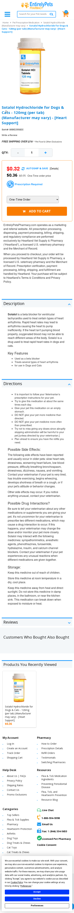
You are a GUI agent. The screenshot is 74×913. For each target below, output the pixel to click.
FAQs (23, 776)
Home (6, 22)
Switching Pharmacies (53, 762)
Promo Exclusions (17, 794)
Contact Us (13, 790)
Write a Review (9, 135)
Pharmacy (12, 824)
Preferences (37, 905)
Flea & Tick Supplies (18, 819)
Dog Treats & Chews (18, 842)
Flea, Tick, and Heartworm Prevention (54, 793)
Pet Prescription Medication (26, 22)
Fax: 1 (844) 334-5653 (54, 831)
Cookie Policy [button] (17, 882)
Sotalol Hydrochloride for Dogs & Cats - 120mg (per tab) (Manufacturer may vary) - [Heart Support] (19, 713)
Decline (37, 899)
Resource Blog (49, 799)
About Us (12, 776)
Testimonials (48, 757)
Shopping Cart (15, 757)
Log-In (10, 743)
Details (54, 168)
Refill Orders (48, 753)
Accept (37, 892)
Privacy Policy (14, 780)
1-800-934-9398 (50, 818)
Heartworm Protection (19, 829)
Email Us (47, 824)
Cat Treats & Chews (18, 852)
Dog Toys (12, 838)
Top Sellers (13, 815)
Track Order (13, 753)
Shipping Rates (15, 785)
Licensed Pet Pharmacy (56, 838)
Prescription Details (52, 748)
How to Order (49, 743)
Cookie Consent (46, 844)
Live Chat (48, 810)
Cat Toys (12, 847)
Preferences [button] (25, 886)
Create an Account (17, 748)
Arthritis (11, 833)
